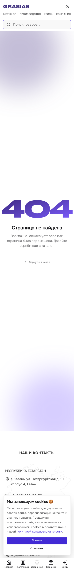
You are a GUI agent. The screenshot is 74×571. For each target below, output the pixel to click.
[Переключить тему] (67, 6)
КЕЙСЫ (48, 14)
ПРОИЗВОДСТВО (30, 14)
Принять (37, 540)
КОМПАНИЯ (63, 14)
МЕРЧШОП (9, 14)
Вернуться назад (39, 262)
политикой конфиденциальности (39, 531)
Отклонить (36, 548)
